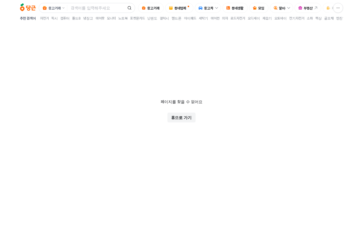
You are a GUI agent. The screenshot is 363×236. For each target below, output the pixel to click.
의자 (225, 18)
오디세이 (254, 18)
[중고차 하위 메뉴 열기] (218, 8)
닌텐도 (152, 18)
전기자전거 (296, 18)
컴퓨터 (65, 18)
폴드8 (76, 18)
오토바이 (280, 18)
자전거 (44, 18)
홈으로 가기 (181, 117)
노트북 (123, 18)
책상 (318, 18)
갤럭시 (164, 18)
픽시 (54, 18)
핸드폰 (177, 18)
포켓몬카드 (137, 18)
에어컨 (215, 18)
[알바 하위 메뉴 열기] (290, 8)
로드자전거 (237, 18)
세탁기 (203, 18)
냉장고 (88, 18)
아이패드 (190, 18)
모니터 (111, 18)
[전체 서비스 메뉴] (338, 8)
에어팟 (100, 18)
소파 (310, 18)
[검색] (129, 8)
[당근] (28, 7)
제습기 (267, 18)
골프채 (329, 18)
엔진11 (341, 18)
